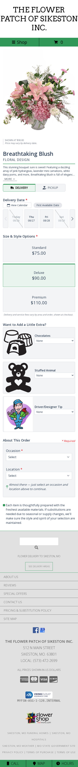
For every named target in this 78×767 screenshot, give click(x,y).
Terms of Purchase (40, 752)
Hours (67, 763)
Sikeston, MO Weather (18, 745)
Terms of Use (66, 752)
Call (14, 763)
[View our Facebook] (36, 632)
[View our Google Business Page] (42, 632)
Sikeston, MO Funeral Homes (28, 733)
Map (40, 763)
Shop (22, 42)
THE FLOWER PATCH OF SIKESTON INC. (39, 18)
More (8, 179)
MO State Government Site (56, 745)
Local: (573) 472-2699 (39, 660)
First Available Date (47, 205)
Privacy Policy (12, 752)
